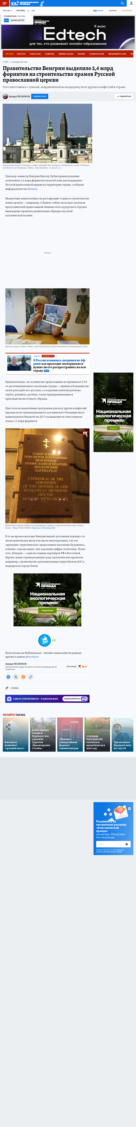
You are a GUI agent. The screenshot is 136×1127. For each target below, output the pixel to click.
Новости (21, 54)
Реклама (113, 10)
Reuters (32, 189)
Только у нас (35, 54)
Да (6, 20)
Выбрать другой (17, 20)
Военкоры (49, 54)
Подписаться (39, 96)
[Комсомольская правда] (24, 3)
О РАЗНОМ (14, 688)
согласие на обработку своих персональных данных (110, 851)
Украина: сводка (66, 54)
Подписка (127, 10)
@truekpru (32, 657)
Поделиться (125, 96)
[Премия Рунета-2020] (41, 3)
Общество (37, 356)
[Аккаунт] (131, 3)
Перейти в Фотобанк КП (43, 527)
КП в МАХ (81, 54)
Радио (100, 10)
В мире (6, 62)
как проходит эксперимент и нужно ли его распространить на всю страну (59, 365)
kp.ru (84, 666)
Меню (4, 3)
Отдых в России (96, 54)
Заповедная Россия (117, 54)
